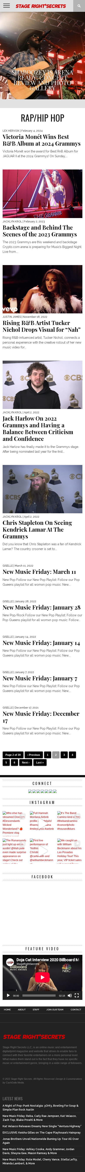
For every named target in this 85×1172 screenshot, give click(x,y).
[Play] (8, 995)
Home (7, 1010)
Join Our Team (54, 1010)
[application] (42, 977)
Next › (25, 762)
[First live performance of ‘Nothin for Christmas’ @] (42, 851)
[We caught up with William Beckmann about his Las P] (69, 851)
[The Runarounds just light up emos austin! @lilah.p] (15, 851)
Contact (76, 1010)
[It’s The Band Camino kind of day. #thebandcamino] (69, 823)
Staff (36, 1010)
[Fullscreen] (77, 995)
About (22, 1010)
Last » (40, 762)
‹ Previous (33, 754)
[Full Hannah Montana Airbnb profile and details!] (42, 823)
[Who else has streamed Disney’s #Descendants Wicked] (15, 823)
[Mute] (70, 995)
